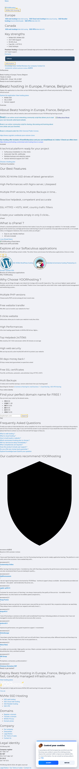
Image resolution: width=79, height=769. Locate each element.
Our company (32, 66)
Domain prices (9, 721)
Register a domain (10, 714)
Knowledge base (10, 66)
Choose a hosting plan (8, 162)
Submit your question (24, 451)
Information (10, 63)
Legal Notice (8, 734)
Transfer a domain (10, 716)
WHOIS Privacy (9, 719)
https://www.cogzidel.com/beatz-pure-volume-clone (17, 135)
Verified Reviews (21, 66)
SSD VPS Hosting (55, 387)
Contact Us (41, 66)
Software (9, 58)
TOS (42, 758)
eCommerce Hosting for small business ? (27, 387)
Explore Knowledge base (8, 451)
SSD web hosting (10, 699)
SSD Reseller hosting (11, 704)
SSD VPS (7, 706)
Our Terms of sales (10, 736)
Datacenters (8, 731)
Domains (8, 54)
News (7, 1)
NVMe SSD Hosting (13, 10)
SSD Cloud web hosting (12, 702)
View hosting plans (22, 95)
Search (24, 416)
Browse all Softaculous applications (12, 273)
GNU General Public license (28, 131)
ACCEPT (48, 762)
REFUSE (66, 762)
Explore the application (8, 95)
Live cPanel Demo (6, 239)
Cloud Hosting (44, 387)
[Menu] (16, 8)
